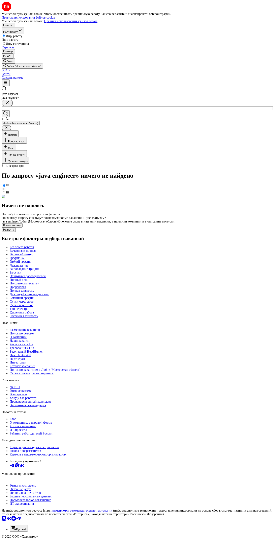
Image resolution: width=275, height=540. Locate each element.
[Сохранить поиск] (6, 113)
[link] (8, 61)
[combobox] (20, 94)
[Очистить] (7, 103)
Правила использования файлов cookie (70, 21)
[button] (6, 70)
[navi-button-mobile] (6, 82)
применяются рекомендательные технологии (81, 510)
